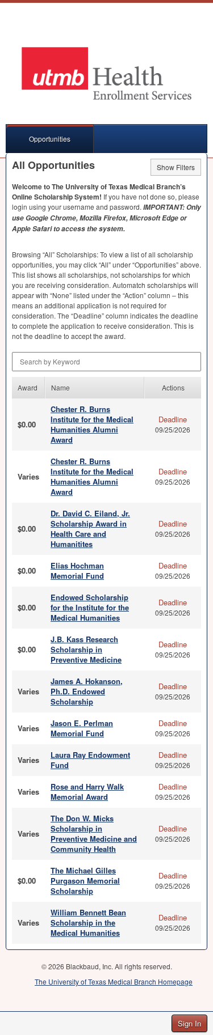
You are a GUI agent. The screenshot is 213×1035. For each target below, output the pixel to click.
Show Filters (176, 167)
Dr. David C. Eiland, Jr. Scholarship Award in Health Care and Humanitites (90, 528)
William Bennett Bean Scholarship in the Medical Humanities (88, 922)
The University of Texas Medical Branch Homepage (114, 981)
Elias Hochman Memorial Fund (77, 570)
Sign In (189, 1023)
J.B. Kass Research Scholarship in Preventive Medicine (86, 649)
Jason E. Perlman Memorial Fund (82, 728)
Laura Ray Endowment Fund (90, 759)
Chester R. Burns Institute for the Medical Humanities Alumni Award (92, 424)
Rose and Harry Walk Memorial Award (87, 791)
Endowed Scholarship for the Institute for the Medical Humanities (90, 607)
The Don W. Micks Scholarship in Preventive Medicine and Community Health (94, 833)
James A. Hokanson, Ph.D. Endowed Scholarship (87, 691)
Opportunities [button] (49, 138)
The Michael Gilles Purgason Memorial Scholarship (85, 880)
